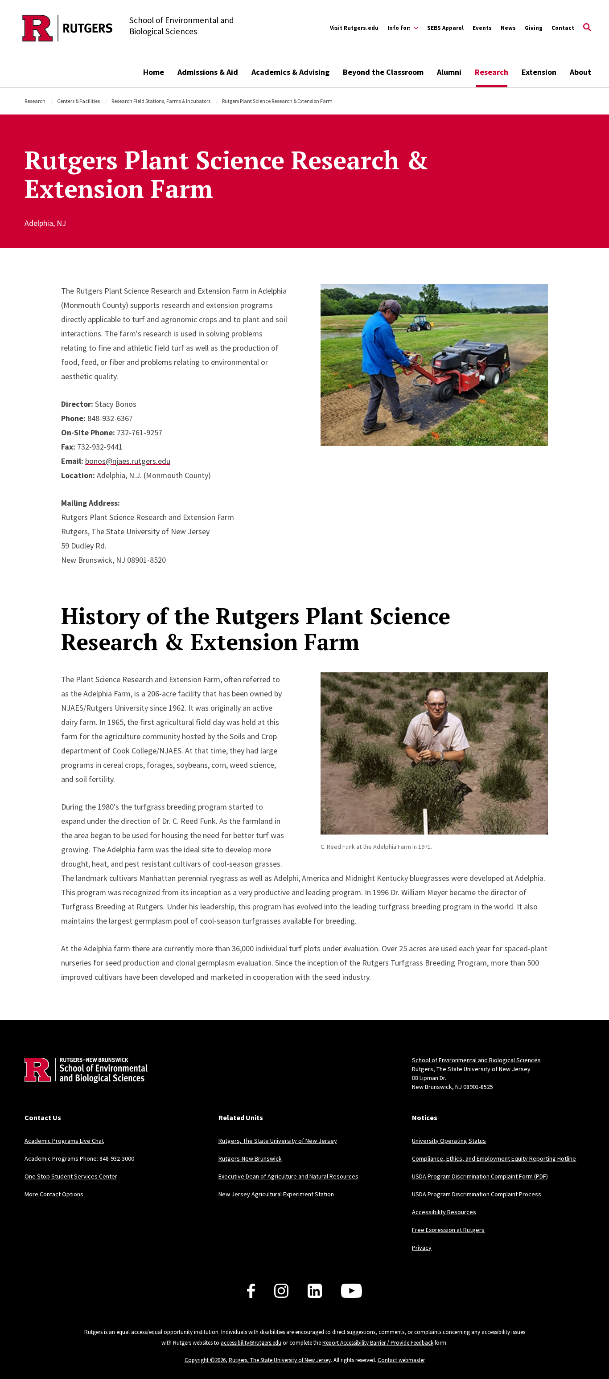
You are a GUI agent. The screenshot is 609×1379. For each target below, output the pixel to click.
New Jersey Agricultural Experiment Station (276, 1194)
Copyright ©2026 (205, 1360)
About (580, 72)
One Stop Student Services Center (71, 1176)
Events (482, 28)
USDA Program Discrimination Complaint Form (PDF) (480, 1176)
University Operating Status (449, 1141)
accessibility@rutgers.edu (251, 1342)
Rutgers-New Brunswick (250, 1158)
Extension (539, 72)
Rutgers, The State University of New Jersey (277, 1141)
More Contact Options (54, 1194)
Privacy (422, 1248)
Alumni (449, 72)
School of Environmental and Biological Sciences (476, 1060)
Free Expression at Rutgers (448, 1230)
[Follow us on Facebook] (251, 1291)
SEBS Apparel (445, 28)
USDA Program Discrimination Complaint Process (476, 1194)
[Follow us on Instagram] (281, 1291)
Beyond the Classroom (383, 72)
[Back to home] (83, 1084)
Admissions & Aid (207, 72)
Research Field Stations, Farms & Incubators (160, 101)
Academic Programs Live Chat (64, 1141)
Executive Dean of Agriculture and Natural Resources (288, 1176)
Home (153, 72)
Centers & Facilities (78, 101)
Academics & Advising (290, 72)
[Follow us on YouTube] (351, 1291)
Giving (534, 28)
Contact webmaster (401, 1360)
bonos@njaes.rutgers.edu (127, 461)
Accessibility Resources (444, 1212)
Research (491, 72)
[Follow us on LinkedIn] (315, 1291)
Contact (562, 28)
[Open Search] (587, 28)
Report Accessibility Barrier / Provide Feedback (377, 1342)
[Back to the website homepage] (67, 28)
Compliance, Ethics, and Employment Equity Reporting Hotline (494, 1158)
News (508, 28)
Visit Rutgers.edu (354, 28)
